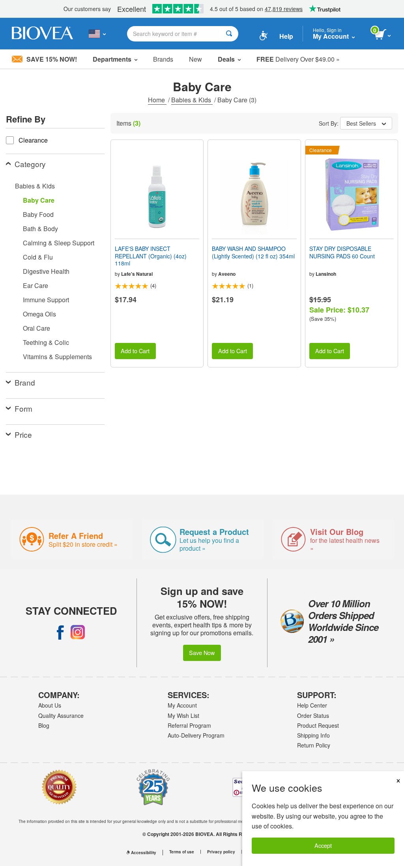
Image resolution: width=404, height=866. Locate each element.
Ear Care (35, 285)
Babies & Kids (192, 99)
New (195, 59)
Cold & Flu (38, 257)
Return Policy (313, 745)
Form (23, 408)
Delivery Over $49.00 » (298, 59)
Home (157, 99)
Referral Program (189, 725)
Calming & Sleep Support (58, 242)
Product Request (318, 725)
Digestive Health (46, 271)
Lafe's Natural (137, 273)
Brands (163, 59)
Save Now (202, 652)
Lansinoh (326, 273)
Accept (323, 845)
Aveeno (227, 273)
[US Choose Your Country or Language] (97, 33)
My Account (182, 705)
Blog (43, 725)
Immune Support (46, 299)
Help (286, 36)
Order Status (313, 715)
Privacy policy (221, 852)
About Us (49, 705)
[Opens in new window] (60, 632)
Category (30, 163)
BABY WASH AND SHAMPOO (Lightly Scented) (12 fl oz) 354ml (253, 252)
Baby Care (38, 200)
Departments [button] (112, 59)
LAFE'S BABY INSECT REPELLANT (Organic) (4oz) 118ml (151, 256)
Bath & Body (40, 228)
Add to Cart (135, 350)
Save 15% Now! (51, 59)
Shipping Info (313, 735)
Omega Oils (39, 313)
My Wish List (183, 715)
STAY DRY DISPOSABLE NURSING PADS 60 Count (342, 252)
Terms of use (181, 852)
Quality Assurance (61, 715)
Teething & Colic (46, 342)
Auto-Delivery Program (196, 735)
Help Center (312, 705)
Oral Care (36, 328)
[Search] (229, 33)
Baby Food (38, 214)
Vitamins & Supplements (57, 356)
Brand (25, 382)
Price (23, 434)
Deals (226, 59)
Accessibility (143, 852)
